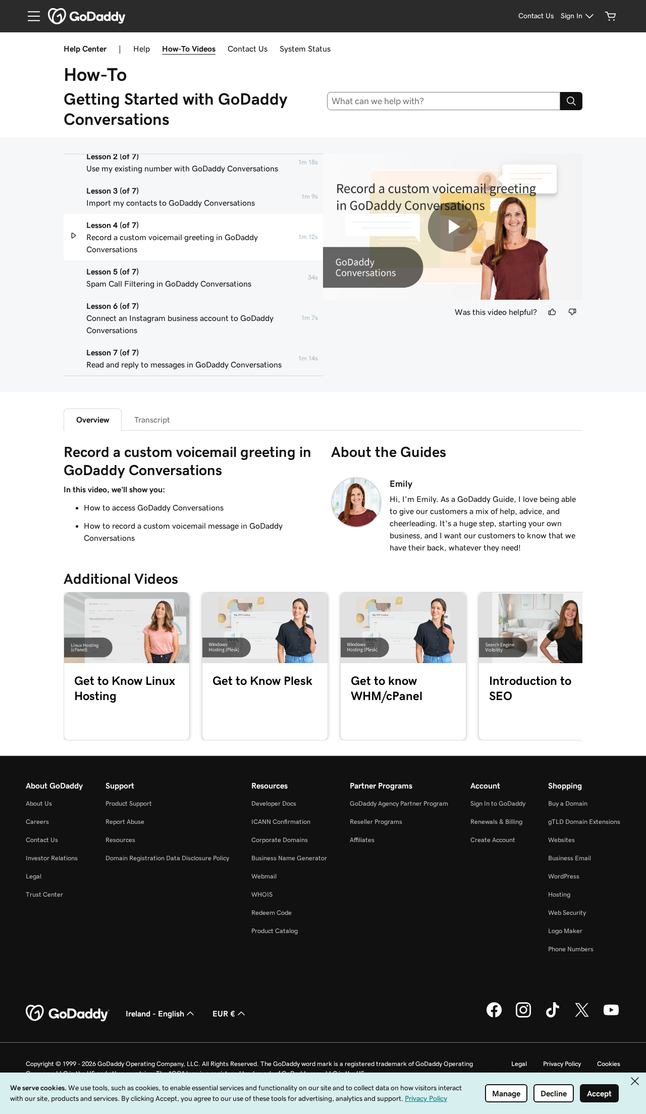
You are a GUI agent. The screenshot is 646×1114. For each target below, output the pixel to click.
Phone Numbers (571, 949)
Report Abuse (124, 821)
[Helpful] (552, 312)
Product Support (128, 803)
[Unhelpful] (572, 312)
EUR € (223, 1013)
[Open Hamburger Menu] (30, 16)
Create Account (492, 840)
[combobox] (444, 101)
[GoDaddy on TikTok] (553, 1016)
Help (141, 48)
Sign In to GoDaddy (497, 803)
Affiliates (362, 840)
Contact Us (247, 48)
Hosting (559, 894)
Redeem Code (271, 912)
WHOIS (262, 894)
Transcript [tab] (152, 419)
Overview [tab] (92, 419)
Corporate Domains (279, 840)
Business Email (569, 858)
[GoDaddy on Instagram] (523, 1016)
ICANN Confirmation (280, 821)
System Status (305, 48)
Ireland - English (155, 1013)
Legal (33, 876)
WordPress (563, 876)
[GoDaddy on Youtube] (611, 1016)
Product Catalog (274, 930)
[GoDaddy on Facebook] (494, 1016)
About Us (39, 803)
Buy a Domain (567, 803)
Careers (37, 821)
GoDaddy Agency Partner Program (399, 803)
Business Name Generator (289, 858)
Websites (561, 840)
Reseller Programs (376, 821)
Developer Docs (273, 803)
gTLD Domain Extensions (584, 821)
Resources (120, 840)
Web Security (567, 912)
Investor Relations (52, 858)
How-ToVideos (189, 48)
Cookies (608, 1063)
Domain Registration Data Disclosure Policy (167, 858)
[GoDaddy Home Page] (68, 1013)
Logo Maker (565, 930)
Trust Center (44, 894)
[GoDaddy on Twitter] (582, 1016)
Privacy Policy (562, 1063)
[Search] (571, 101)
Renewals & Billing (496, 821)
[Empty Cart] (611, 16)
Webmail (264, 876)
